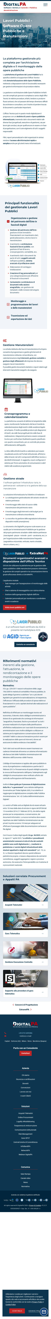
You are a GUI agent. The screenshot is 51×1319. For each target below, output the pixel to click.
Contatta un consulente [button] (25, 644)
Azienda (25, 1068)
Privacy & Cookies (35, 1205)
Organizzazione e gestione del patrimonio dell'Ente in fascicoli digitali (24, 221)
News (25, 1182)
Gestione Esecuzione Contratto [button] (18, 962)
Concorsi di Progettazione (26, 1005)
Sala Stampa (25, 1174)
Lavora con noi (25, 1092)
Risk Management (25, 1134)
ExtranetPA (24, 1009)
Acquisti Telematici (25, 1113)
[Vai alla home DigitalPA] (22, 4)
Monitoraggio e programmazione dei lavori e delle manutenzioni (24, 304)
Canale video (25, 1178)
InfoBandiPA (25, 1146)
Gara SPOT (25, 1138)
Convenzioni (25, 1088)
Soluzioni (25, 1106)
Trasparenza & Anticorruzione (25, 1126)
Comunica (25, 1167)
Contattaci (25, 1053)
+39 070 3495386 (25, 1033)
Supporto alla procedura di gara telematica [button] (19, 992)
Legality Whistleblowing (25, 1122)
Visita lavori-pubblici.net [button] (14, 607)
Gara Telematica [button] (12, 933)
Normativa (25, 1186)
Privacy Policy (37, 1302)
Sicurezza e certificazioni (25, 1079)
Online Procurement (25, 1117)
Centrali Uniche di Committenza (25, 1142)
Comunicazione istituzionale (25, 1130)
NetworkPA (25, 1150)
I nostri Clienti (25, 1096)
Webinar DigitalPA (25, 1155)
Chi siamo (25, 1075)
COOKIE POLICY (36, 1311)
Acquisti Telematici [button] (13, 905)
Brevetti (25, 1084)
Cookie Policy (11, 1305)
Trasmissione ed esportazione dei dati (21, 317)
